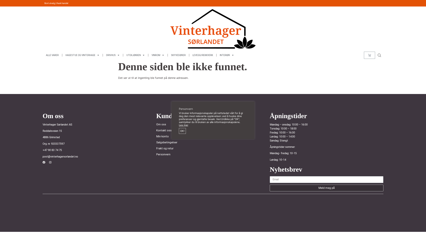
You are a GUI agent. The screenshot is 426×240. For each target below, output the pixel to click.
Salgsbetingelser (166, 142)
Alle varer (52, 55)
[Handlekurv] (369, 55)
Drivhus (111, 55)
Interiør (225, 55)
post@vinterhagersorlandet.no (60, 156)
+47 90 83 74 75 (52, 150)
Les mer (183, 125)
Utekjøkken (133, 55)
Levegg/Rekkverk (203, 55)
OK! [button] (182, 131)
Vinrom (156, 55)
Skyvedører (178, 55)
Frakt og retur (165, 148)
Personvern (163, 154)
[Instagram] (50, 162)
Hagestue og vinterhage (80, 55)
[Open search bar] (379, 55)
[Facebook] (44, 162)
